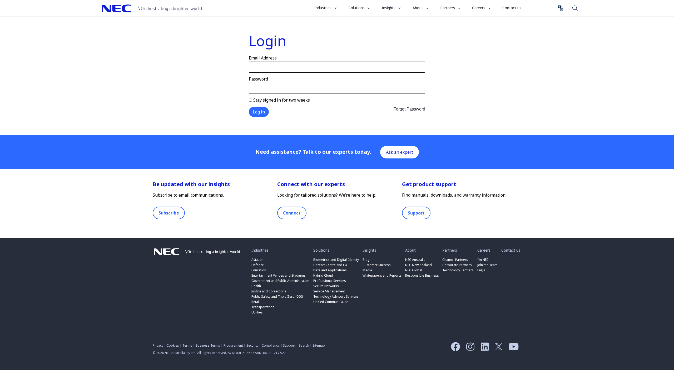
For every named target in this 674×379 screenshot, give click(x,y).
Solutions (357, 7)
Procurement (233, 345)
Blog (366, 259)
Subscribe (168, 213)
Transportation (262, 307)
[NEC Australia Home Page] (197, 256)
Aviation (257, 259)
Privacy (158, 345)
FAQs (481, 270)
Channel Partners (455, 259)
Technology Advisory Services (336, 296)
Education (258, 270)
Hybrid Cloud (323, 275)
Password (258, 79)
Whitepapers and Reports (382, 275)
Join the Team (487, 265)
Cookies (173, 345)
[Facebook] (454, 348)
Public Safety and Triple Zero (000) (277, 296)
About (418, 7)
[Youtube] (512, 348)
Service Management (329, 291)
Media (367, 270)
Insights (389, 7)
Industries (323, 7)
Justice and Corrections (268, 291)
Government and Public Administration (280, 280)
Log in (259, 112)
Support (416, 213)
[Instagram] (469, 348)
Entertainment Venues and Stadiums (278, 275)
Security (252, 345)
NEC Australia (154, 8)
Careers (479, 7)
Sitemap (319, 345)
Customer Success (377, 265)
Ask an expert (399, 152)
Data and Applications (330, 270)
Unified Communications (331, 302)
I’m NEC (483, 259)
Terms (187, 345)
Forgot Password (409, 109)
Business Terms (208, 345)
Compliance (271, 345)
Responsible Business (422, 275)
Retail (255, 302)
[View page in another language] (560, 8)
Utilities (257, 312)
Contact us (511, 7)
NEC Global (413, 270)
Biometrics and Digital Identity (336, 259)
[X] (497, 348)
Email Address (263, 58)
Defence (257, 265)
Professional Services (329, 280)
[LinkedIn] (483, 348)
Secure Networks (326, 286)
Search (575, 8)
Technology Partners (458, 270)
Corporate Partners (457, 265)
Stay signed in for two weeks (281, 100)
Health (256, 286)
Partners (448, 7)
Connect (292, 213)
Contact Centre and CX (330, 265)
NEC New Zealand (418, 265)
